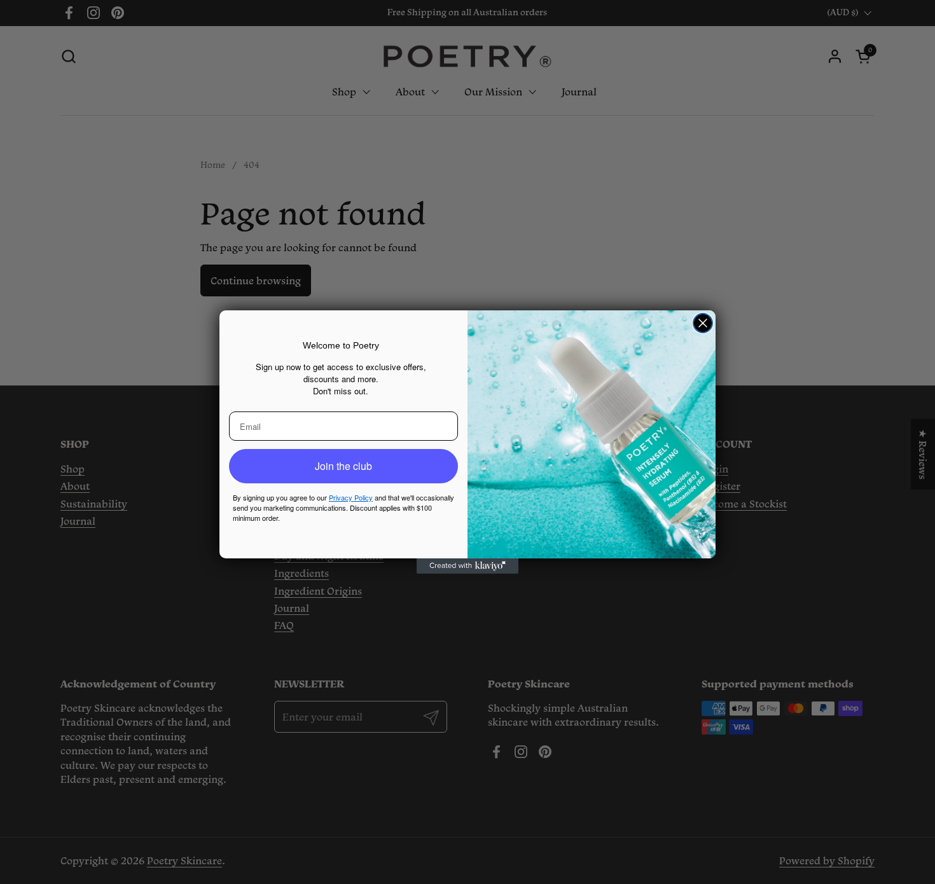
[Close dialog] (702, 323)
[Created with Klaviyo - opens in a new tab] (467, 566)
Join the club (343, 466)
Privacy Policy (351, 497)
